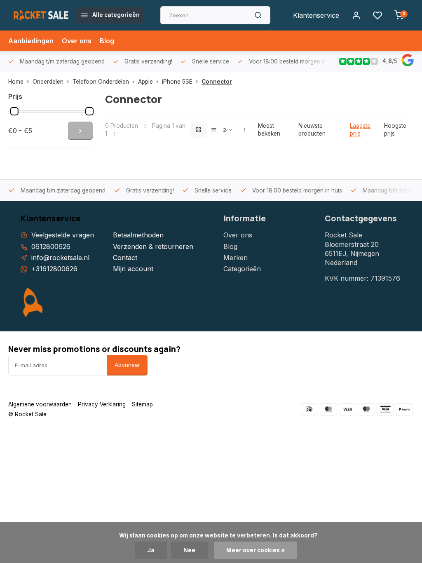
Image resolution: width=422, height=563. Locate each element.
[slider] (14, 111)
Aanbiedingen (31, 41)
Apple (145, 81)
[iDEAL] (309, 409)
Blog (107, 41)
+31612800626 (54, 269)
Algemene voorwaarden (40, 404)
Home (15, 81)
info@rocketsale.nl (60, 257)
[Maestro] (366, 409)
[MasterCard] (328, 409)
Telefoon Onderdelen (101, 81)
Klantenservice (316, 15)
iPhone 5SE (177, 81)
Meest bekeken (269, 129)
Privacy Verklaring (102, 404)
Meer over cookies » (255, 550)
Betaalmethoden (138, 235)
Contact (125, 257)
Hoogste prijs (395, 129)
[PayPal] (404, 409)
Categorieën (242, 269)
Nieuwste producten (312, 129)
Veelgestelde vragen (62, 235)
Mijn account (133, 269)
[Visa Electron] (385, 409)
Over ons (76, 41)
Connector (217, 81)
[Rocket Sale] (41, 15)
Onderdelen (48, 81)
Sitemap (142, 404)
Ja (151, 550)
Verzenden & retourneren (153, 246)
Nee (189, 550)
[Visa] (347, 409)
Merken (235, 257)
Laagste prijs (360, 129)
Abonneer (127, 364)
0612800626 (50, 246)
